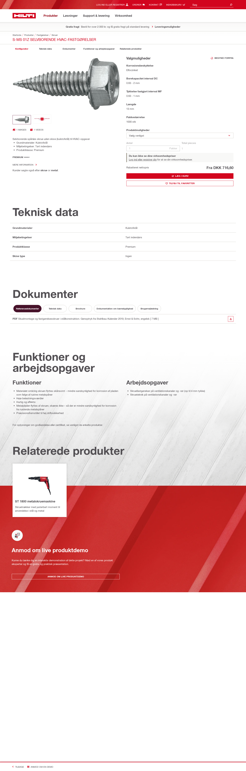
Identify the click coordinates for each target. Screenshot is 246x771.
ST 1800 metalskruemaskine (35, 501)
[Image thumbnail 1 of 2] (22, 119)
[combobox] (211, 4)
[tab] (21, 48)
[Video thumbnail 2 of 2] (42, 119)
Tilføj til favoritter (182, 183)
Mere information (23, 164)
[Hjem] (24, 15)
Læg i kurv (181, 176)
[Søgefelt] (231, 4)
